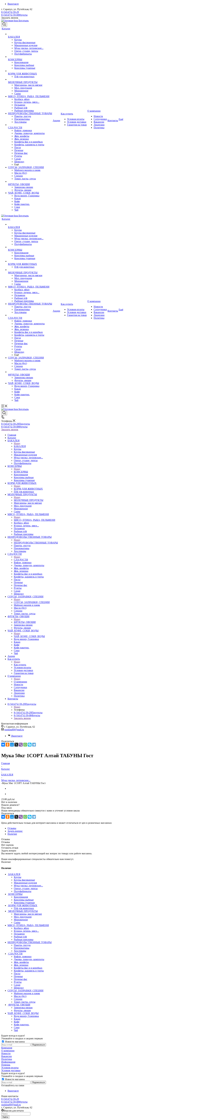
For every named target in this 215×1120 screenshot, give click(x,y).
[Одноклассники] (7, 745)
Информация (8, 1062)
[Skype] (29, 745)
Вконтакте (13, 4)
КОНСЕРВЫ (21, 471)
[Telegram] (34, 745)
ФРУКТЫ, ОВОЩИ (25, 622)
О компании (20, 681)
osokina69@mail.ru (14, 729)
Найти (5, 1117)
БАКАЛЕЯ (20, 446)
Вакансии (6, 1056)
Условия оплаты (10, 1067)
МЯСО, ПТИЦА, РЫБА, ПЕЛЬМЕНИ (34, 520)
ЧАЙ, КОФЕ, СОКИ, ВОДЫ (29, 636)
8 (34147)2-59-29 (10, 12)
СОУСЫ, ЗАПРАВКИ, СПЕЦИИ (32, 602)
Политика (6, 1059)
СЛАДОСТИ (21, 559)
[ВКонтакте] (3, 745)
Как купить (20, 664)
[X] (16, 745)
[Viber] (21, 745)
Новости (6, 1053)
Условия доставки (10, 1070)
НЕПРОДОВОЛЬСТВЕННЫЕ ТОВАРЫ (36, 542)
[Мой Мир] (12, 745)
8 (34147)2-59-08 (14, 15)
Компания (6, 1047)
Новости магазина (14, 1041)
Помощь (5, 1064)
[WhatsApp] (25, 745)
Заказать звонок (9, 429)
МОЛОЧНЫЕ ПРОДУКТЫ (28, 500)
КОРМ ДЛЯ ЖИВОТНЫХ (28, 488)
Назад (17, 443)
